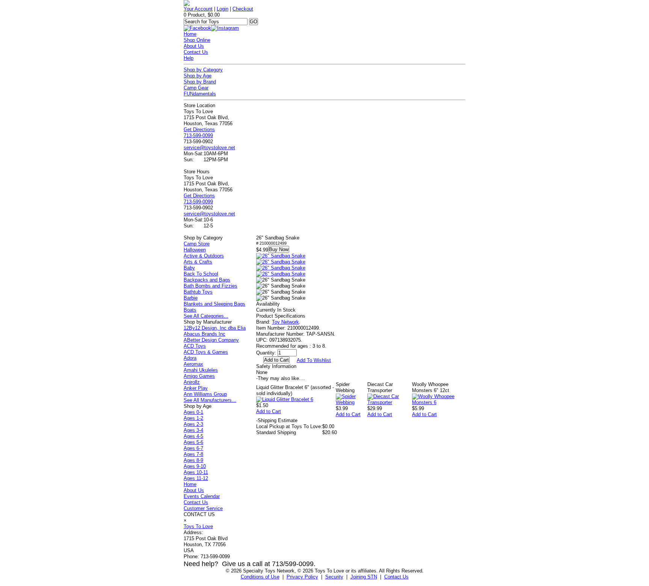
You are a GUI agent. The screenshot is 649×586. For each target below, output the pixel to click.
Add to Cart (268, 411)
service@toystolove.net (209, 147)
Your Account (198, 9)
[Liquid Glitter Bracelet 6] (284, 399)
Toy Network (285, 322)
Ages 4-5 (193, 436)
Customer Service (203, 508)
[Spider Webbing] (351, 402)
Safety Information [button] (276, 366)
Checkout (242, 9)
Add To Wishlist (314, 360)
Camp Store (197, 244)
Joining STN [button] (363, 577)
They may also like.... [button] (280, 378)
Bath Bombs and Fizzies (210, 286)
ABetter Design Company (211, 340)
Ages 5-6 (193, 442)
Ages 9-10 (195, 466)
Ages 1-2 (193, 418)
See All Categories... (206, 316)
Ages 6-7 (193, 448)
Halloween (195, 250)
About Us (194, 46)
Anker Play (196, 388)
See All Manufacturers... (210, 400)
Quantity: (266, 353)
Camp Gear (196, 88)
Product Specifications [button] (280, 316)
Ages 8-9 (193, 460)
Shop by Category (203, 70)
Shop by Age (197, 76)
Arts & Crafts (198, 262)
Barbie (191, 298)
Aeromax (193, 364)
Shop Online (197, 40)
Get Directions (199, 129)
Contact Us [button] (396, 577)
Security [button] (334, 577)
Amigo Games (199, 376)
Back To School (201, 274)
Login (222, 9)
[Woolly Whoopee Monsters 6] (438, 402)
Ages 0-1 (193, 412)
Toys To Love (198, 526)
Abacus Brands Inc (204, 334)
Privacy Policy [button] (302, 577)
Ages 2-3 (193, 424)
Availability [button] (268, 304)
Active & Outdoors (204, 256)
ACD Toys (195, 346)
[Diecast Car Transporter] (389, 402)
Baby (189, 268)
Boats (190, 310)
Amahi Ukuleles (201, 370)
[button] (280, 256)
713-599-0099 (198, 135)
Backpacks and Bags (207, 280)
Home (190, 34)
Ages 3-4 (193, 430)
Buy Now (278, 249)
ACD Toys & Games (206, 352)
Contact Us (196, 52)
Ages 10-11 (196, 472)
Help (188, 58)
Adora (190, 358)
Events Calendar (202, 496)
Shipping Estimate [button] (276, 420)
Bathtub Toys (198, 292)
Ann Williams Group (205, 394)
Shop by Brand (200, 82)
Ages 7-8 (193, 454)
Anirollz (192, 382)
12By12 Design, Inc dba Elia (215, 328)
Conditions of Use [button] (260, 577)
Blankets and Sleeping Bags (214, 304)
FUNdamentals (200, 94)
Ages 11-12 (196, 478)
